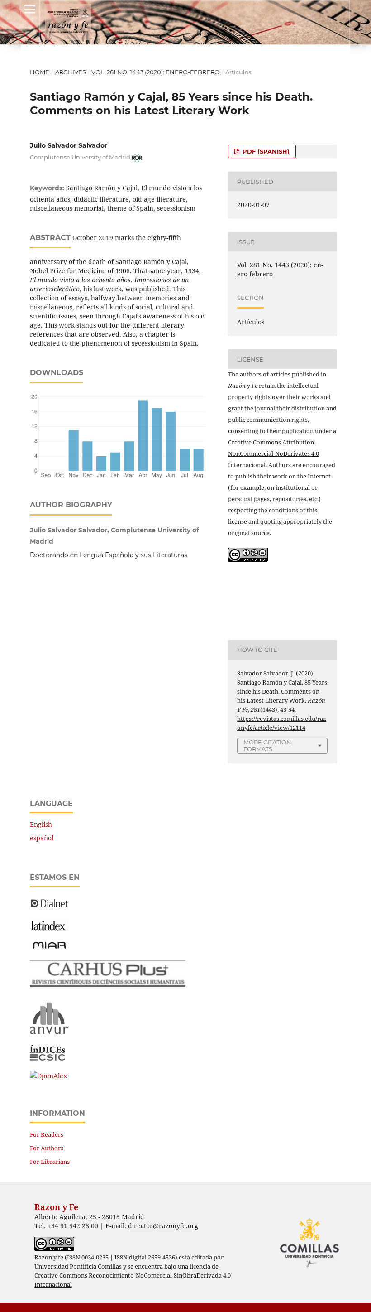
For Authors (46, 1148)
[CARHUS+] (108, 984)
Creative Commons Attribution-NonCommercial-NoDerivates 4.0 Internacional (273, 453)
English (41, 824)
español (41, 838)
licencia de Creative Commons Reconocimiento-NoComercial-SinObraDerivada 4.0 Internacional (132, 1275)
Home (39, 72)
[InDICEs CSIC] (47, 1058)
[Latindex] (49, 928)
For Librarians (50, 1162)
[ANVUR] (49, 1032)
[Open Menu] (30, 9)
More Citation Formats (267, 745)
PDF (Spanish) (265, 151)
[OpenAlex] (48, 1075)
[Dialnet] (49, 906)
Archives (70, 72)
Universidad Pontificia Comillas (78, 1266)
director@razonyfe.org (163, 1225)
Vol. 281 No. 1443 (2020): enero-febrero (155, 72)
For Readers (46, 1134)
